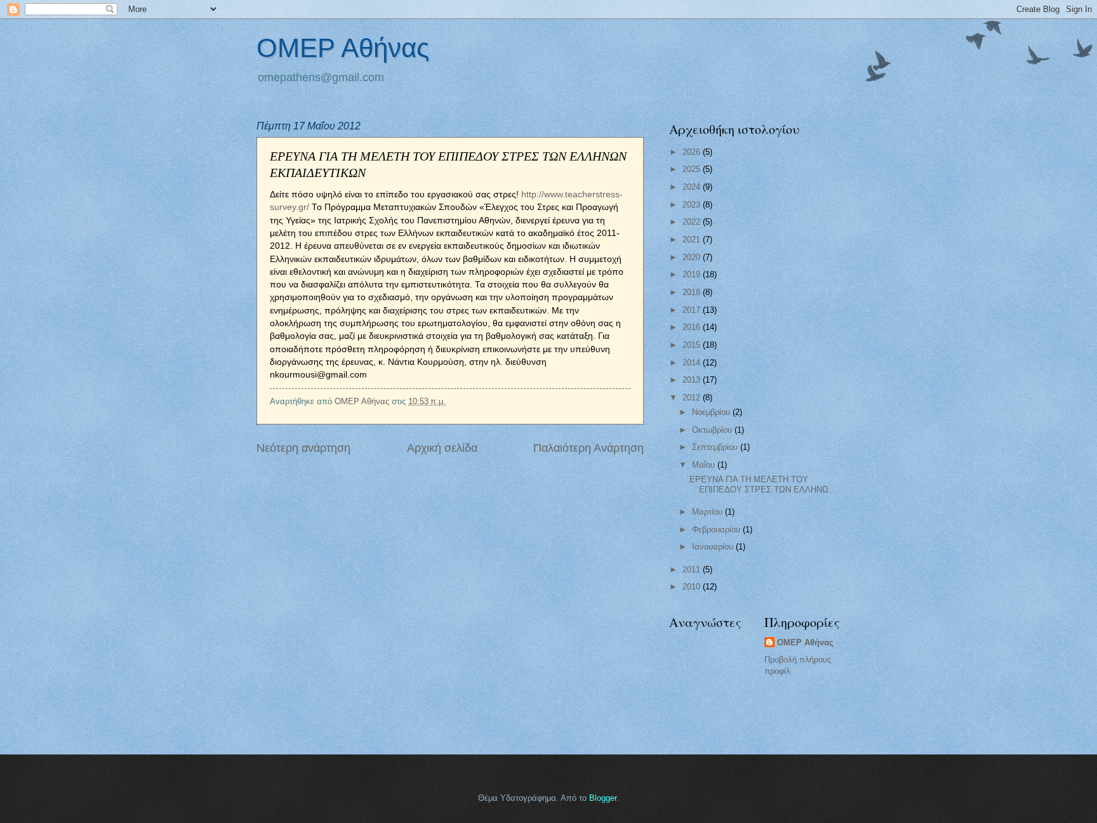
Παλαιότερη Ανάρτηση (588, 448)
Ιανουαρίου (714, 546)
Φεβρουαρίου (717, 529)
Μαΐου (704, 465)
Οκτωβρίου (713, 430)
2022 (692, 222)
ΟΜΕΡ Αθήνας (342, 48)
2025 (692, 169)
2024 (692, 187)
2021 (692, 239)
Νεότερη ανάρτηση (303, 448)
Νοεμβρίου (712, 412)
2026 (692, 152)
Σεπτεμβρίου (716, 447)
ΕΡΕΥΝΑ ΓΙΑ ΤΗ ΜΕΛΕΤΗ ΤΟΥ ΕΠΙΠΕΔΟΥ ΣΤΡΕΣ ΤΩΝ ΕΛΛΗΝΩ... (762, 484)
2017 (692, 310)
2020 (692, 257)
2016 (692, 327)
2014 (692, 362)
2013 (692, 380)
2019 (692, 274)
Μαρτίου (708, 512)
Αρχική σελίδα (442, 448)
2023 (692, 204)
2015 (692, 345)
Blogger (602, 798)
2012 (692, 397)
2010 (692, 586)
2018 (692, 292)
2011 (692, 569)
